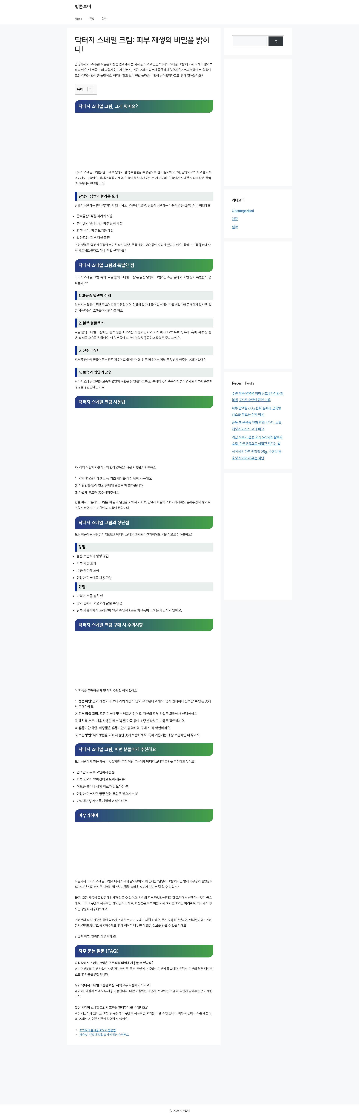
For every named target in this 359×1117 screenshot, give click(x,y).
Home (78, 18)
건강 (91, 18)
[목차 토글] (89, 89)
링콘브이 (83, 7)
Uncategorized (243, 210)
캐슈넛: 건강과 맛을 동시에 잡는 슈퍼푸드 (104, 1035)
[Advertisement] (144, 142)
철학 (104, 18)
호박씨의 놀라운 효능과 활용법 (98, 1030)
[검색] (276, 41)
